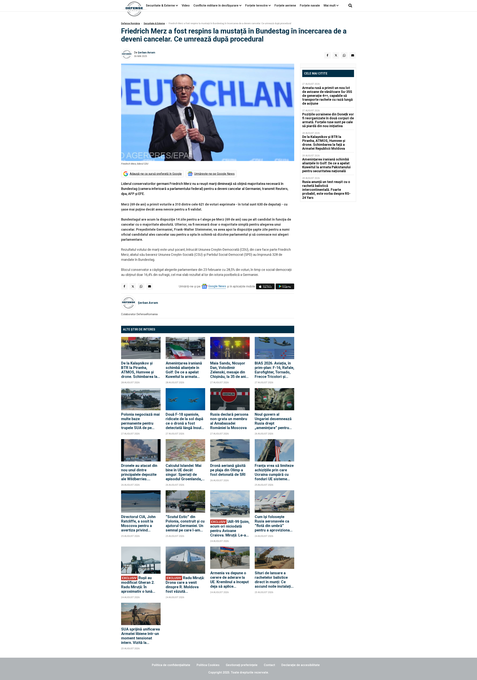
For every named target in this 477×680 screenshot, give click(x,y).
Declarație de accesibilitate (300, 665)
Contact (269, 665)
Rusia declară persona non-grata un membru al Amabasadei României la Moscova (229, 421)
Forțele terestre (256, 5)
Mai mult (330, 5)
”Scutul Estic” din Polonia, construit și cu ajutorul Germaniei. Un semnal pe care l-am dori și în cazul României (185, 523)
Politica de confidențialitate (171, 665)
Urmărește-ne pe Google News (214, 174)
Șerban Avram (146, 52)
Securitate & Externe (160, 5)
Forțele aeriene (285, 5)
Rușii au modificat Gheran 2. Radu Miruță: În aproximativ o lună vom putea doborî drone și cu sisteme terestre (137, 585)
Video (186, 5)
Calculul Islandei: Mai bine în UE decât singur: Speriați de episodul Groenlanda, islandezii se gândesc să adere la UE (184, 472)
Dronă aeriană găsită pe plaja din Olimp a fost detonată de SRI (228, 470)
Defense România (130, 23)
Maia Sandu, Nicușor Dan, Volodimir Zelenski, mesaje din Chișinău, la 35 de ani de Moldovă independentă (228, 370)
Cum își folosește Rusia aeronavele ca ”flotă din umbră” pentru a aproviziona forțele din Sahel (272, 523)
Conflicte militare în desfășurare (215, 5)
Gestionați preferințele (242, 665)
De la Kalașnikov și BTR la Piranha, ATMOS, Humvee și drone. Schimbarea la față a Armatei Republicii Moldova (139, 370)
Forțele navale (310, 5)
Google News (217, 286)
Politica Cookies (208, 665)
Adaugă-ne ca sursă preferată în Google (156, 174)
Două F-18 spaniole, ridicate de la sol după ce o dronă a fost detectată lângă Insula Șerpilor (184, 421)
